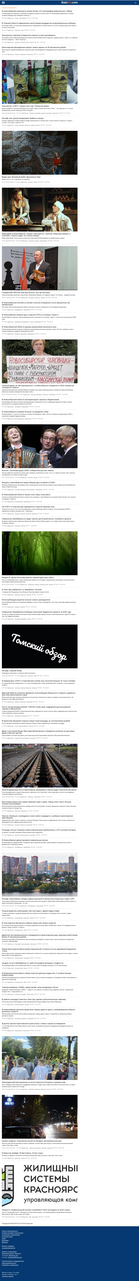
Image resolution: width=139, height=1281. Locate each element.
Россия (35, 182)
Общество (27, 125)
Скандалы (37, 297)
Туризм (17, 18)
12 (20, 1223)
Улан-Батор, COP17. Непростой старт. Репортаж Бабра (25, 106)
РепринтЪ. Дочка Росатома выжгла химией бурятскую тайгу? (28, 577)
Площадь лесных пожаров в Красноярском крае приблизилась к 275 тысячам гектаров (39, 830)
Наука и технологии (46, 113)
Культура (17, 54)
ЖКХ (30, 1217)
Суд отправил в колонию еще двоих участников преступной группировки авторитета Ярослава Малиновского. (36, 735)
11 (18, 1223)
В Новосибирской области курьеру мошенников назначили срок (29, 327)
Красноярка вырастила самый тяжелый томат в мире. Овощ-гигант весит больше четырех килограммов (36, 803)
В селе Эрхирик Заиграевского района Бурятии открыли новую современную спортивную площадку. (33, 723)
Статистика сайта (7, 1236)
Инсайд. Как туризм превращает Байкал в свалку (22, 118)
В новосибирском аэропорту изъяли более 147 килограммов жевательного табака (37, 11)
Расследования (30, 489)
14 (23, 1223)
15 (24, 1223)
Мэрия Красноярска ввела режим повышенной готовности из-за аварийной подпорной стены (39, 950)
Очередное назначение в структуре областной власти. (19, 673)
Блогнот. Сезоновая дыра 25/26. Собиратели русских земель (28, 470)
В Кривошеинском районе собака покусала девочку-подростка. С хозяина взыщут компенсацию (36, 974)
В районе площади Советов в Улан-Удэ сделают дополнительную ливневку (34, 999)
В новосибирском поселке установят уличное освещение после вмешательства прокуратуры (36, 304)
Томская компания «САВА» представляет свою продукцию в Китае (30, 987)
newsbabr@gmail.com (8, 1248)
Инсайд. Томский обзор (12, 671)
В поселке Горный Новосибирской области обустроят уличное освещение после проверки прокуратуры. (34, 307)
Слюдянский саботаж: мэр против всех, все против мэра (26, 292)
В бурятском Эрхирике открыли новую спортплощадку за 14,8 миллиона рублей (36, 721)
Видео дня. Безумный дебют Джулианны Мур (21, 177)
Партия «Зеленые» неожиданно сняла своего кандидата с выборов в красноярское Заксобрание (37, 817)
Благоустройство (23, 726)
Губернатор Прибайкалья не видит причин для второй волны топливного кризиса (36, 519)
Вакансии (5, 1242)
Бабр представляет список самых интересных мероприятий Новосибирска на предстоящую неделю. (33, 238)
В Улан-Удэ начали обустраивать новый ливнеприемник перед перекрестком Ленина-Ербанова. (32, 1002)
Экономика (23, 54)
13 (21, 1223)
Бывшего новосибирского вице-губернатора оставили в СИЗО (28, 483)
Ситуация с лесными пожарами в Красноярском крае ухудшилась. (22, 832)
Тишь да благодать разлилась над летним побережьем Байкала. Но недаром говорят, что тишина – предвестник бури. (39, 295)
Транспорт (17, 42)
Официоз (17, 607)
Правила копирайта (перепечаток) (12, 1233)
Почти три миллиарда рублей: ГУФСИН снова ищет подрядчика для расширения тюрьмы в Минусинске (36, 708)
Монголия (55, 113)
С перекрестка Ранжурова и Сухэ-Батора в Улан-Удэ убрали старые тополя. (25, 592)
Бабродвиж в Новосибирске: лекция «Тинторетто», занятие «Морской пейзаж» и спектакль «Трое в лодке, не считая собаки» (36, 235)
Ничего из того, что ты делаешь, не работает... (16, 179)
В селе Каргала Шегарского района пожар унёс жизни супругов (29, 923)
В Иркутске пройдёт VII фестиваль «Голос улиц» (22, 1153)
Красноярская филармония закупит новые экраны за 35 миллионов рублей (34, 47)
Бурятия (37, 125)
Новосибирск (22, 18)
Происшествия (25, 42)
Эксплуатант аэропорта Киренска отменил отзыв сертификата (28, 35)
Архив (4, 1238)
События (36, 240)
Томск (22, 30)
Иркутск (32, 42)
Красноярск (30, 54)
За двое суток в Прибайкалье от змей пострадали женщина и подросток (32, 963)
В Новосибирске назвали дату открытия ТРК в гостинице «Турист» (30, 315)
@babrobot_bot (13, 1255)
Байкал (33, 125)
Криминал (17, 334)
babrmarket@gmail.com (9, 1263)
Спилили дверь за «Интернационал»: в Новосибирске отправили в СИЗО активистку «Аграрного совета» (38, 386)
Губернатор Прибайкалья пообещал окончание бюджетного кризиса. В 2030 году (36, 612)
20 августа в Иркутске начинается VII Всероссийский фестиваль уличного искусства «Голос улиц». (32, 1155)
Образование (18, 1030)
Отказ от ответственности (10, 1231)
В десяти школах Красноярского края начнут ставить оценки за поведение (33, 1024)
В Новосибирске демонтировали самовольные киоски (25, 840)
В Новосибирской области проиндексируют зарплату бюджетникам (30, 400)
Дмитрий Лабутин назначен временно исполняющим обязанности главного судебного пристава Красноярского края (38, 694)
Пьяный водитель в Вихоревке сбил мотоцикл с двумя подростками (30, 911)
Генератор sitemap (8, 1276)
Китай (32, 994)
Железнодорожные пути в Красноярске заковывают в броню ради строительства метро (39, 790)
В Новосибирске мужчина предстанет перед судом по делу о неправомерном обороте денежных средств (38, 1010)
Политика (17, 30)
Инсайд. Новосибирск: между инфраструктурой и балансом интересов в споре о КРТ (38, 899)
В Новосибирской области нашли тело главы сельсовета (26, 495)
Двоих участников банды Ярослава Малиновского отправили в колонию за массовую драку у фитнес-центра (38, 732)
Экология (31, 113)
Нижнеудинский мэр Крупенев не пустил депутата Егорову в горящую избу (34, 1082)
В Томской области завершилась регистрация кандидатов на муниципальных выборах (39, 23)
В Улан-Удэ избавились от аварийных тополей (22, 590)
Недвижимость (19, 309)
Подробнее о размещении (10, 1265)
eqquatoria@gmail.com (15, 1257)
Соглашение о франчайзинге (11, 1234)
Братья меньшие (19, 418)
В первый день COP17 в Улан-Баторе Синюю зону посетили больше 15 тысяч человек (38, 681)
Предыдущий (6, 1223)
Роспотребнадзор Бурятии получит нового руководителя (26, 600)
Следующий (29, 1223)
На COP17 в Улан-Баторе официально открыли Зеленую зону (28, 507)
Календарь (5, 1240)
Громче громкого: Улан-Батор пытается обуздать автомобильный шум (31, 1141)
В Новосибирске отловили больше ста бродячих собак (25, 412)
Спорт (16, 726)
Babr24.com (10, 18)
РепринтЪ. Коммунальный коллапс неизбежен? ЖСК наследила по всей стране (36, 1210)
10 (17, 1223)
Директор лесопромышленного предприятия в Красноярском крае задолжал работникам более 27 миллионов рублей (39, 936)
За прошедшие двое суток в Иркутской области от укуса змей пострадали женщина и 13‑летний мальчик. (34, 965)
